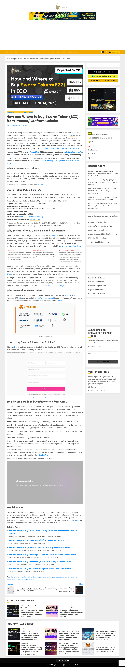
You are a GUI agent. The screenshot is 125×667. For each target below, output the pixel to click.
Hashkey (68, 295)
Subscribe (115, 52)
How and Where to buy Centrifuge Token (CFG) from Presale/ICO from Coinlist (43, 554)
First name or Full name (94, 346)
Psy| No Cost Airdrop (95, 154)
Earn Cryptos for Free (70, 52)
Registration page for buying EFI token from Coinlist (45, 397)
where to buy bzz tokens (27, 580)
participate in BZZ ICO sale (59, 577)
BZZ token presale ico (26, 577)
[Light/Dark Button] (102, 52)
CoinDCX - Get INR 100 (96, 282)
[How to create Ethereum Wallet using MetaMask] (88, 648)
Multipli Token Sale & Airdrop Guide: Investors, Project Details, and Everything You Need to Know (31, 613)
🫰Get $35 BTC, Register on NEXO (100, 138)
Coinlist (41, 185)
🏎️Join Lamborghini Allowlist (98, 146)
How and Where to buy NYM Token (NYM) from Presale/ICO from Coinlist (40, 569)
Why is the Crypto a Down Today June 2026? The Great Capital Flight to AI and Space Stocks (102, 191)
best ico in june (15, 577)
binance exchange (64, 643)
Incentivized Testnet (65, 608)
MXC (80, 152)
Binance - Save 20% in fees (97, 222)
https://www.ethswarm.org (32, 217)
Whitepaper (35, 219)
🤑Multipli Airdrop (94, 142)
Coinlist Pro (34, 152)
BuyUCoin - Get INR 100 (96, 294)
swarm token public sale (13, 580)
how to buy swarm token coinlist (42, 577)
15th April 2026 (27, 654)
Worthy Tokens (28, 112)
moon (77, 520)
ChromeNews (68, 665)
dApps (9, 274)
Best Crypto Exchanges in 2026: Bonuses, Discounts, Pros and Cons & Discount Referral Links (102, 205)
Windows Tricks (11, 52)
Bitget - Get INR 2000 (95, 290)
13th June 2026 (101, 640)
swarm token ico (72, 577)
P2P (71, 135)
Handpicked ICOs (53, 52)
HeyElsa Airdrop (94, 150)
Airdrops (40, 52)
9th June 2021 (23, 126)
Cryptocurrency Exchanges (28, 645)
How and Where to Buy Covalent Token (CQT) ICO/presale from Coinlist (39, 547)
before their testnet (46, 298)
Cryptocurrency (27, 52)
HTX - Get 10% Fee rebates (97, 238)
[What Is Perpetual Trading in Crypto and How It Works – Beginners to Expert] (14, 648)
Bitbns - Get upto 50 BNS (97, 286)
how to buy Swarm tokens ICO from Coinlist (62, 148)
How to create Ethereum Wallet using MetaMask (105, 648)
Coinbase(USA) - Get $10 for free (100, 226)
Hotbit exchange (71, 152)
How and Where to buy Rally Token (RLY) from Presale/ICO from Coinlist (40, 561)
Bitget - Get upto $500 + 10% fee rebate (102, 234)
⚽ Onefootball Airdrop (96, 158)
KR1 (20, 298)
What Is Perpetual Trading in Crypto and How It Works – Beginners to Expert (102, 198)
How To (20, 112)
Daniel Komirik (12, 126)
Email (89, 354)
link (15, 347)
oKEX (12, 154)
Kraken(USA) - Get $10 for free (99, 230)
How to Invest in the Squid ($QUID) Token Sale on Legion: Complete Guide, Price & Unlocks (71, 613)
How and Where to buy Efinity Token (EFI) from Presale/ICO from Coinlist (40, 540)
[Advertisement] (62, 34)
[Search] (106, 52)
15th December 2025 (103, 652)
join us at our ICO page (54, 285)
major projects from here (70, 246)
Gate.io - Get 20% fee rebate (98, 242)
